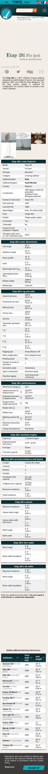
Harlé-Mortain (31, 183)
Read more (9, 767)
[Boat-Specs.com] (6, 13)
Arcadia (10, 688)
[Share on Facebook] (6, 72)
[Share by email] (41, 72)
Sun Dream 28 (12, 704)
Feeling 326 (12, 746)
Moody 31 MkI (12, 729)
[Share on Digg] (29, 72)
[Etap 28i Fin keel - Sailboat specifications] (39, 2)
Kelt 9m (12, 741)
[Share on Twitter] (18, 72)
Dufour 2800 (10, 724)
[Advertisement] (24, 112)
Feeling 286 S (12, 699)
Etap (27, 179)
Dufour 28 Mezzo (12, 693)
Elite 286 (10, 671)
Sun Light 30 (12, 717)
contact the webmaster (24, 597)
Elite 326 (11, 676)
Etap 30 (10, 735)
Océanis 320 (12, 665)
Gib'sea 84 (11, 682)
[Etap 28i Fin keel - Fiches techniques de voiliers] (45, 2)
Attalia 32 (11, 710)
